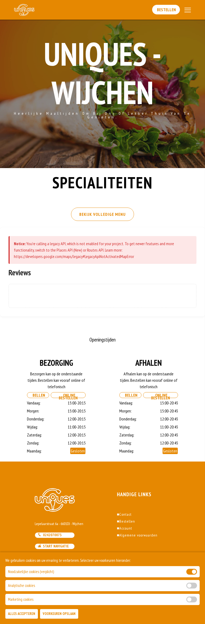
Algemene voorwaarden (137, 535)
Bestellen (166, 9)
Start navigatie (55, 546)
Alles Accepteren (21, 613)
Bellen (38, 395)
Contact (124, 514)
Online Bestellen (68, 395)
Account (124, 528)
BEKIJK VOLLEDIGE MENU (102, 214)
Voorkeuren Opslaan (59, 613)
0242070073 (51, 534)
